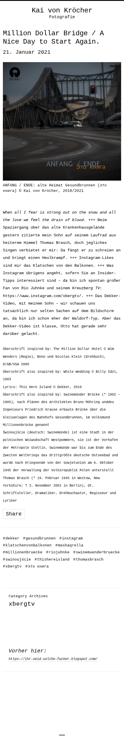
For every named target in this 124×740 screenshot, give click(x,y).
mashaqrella (69, 545)
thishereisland (52, 559)
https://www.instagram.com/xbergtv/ (42, 296)
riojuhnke (57, 552)
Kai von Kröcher (62, 11)
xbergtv (12, 566)
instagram (71, 538)
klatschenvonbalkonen (27, 545)
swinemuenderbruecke (96, 552)
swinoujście (17, 559)
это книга (37, 566)
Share (14, 514)
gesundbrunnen (39, 538)
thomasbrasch (88, 559)
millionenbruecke (22, 552)
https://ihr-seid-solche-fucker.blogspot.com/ (53, 659)
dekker (11, 538)
